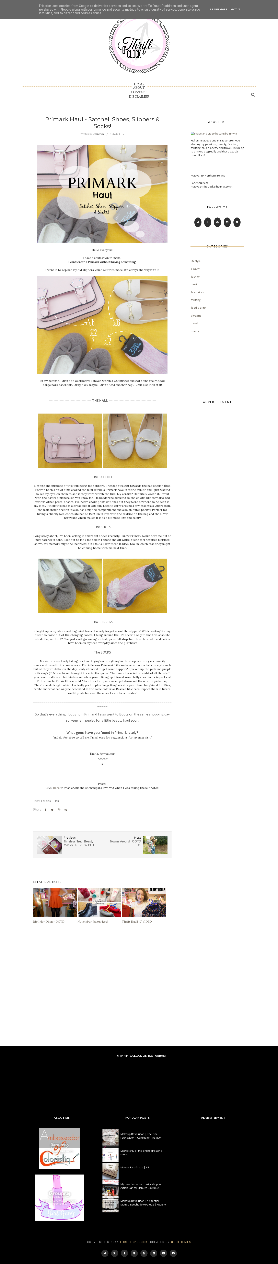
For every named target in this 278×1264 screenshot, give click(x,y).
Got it (235, 9)
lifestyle (196, 261)
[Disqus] (102, 986)
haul (57, 801)
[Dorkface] (59, 1220)
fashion (46, 801)
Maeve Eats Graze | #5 (134, 1167)
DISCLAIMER (139, 96)
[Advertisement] (221, 473)
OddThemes (181, 1241)
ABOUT (139, 87)
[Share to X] (52, 810)
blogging (196, 315)
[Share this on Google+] (59, 810)
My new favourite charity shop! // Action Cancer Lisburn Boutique (140, 1186)
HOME (139, 84)
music (194, 284)
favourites (197, 292)
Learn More (218, 9)
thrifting (195, 300)
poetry (195, 331)
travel (194, 323)
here (56, 788)
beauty (195, 268)
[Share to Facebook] (46, 810)
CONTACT (139, 92)
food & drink (198, 307)
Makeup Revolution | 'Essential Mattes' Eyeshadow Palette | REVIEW (143, 1202)
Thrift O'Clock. (134, 1241)
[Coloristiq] (59, 1168)
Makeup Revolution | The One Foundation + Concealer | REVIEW (141, 1135)
